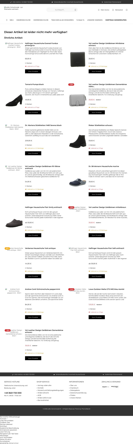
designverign (13, 443)
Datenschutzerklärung (78, 393)
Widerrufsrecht (43, 393)
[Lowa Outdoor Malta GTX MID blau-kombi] (78, 305)
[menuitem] (126, 10)
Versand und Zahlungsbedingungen (51, 390)
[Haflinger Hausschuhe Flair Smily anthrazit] (14, 223)
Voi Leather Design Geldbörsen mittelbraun (107, 207)
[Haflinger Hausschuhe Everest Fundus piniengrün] (14, 59)
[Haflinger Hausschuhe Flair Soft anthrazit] (78, 264)
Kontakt (41, 388)
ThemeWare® (86, 409)
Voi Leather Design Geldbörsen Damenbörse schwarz (44, 331)
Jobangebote (75, 390)
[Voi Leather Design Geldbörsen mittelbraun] (78, 223)
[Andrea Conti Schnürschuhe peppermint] (14, 305)
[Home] (6, 20)
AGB (39, 395)
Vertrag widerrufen (44, 385)
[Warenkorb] (126, 10)
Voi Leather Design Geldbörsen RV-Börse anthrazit (42, 167)
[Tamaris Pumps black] (14, 100)
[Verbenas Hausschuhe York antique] (14, 264)
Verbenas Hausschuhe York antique (40, 248)
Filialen (72, 395)
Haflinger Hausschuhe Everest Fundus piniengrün (41, 44)
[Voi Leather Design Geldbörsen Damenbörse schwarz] (14, 346)
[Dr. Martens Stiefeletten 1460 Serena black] (14, 141)
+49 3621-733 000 (13, 393)
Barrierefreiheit (43, 400)
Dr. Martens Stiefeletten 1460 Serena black (43, 125)
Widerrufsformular (44, 398)
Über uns (73, 385)
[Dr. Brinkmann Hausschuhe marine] (78, 182)
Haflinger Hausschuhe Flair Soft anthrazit (106, 248)
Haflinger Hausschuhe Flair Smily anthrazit (43, 207)
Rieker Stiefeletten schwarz (100, 125)
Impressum (74, 388)
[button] (66, 419)
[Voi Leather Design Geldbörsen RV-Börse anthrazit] (14, 182)
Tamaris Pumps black (34, 84)
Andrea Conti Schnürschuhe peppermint (42, 289)
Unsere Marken (75, 398)
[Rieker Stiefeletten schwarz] (78, 141)
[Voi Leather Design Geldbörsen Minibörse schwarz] (78, 59)
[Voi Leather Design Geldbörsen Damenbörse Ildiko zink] (78, 100)
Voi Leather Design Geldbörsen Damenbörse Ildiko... (108, 85)
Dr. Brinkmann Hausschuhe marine (104, 166)
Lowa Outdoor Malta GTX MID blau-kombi (106, 289)
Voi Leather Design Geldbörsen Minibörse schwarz (106, 44)
